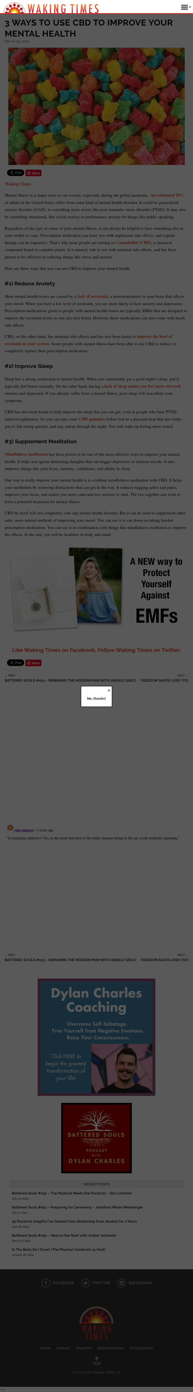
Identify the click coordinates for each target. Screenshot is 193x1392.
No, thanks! (96, 698)
